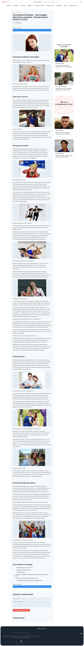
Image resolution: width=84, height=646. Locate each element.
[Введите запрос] (45, 2)
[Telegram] (81, 2)
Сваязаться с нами (41, 628)
